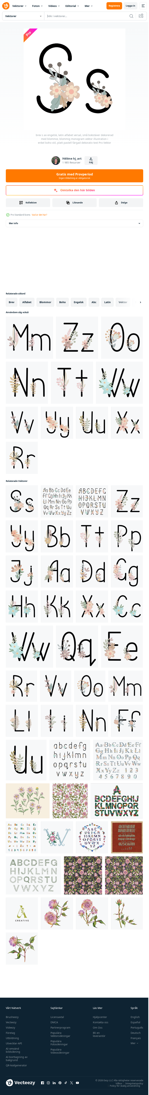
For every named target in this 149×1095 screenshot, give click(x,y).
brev (11, 302)
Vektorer (17, 6)
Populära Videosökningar (59, 1051)
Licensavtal (56, 1017)
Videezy (10, 1027)
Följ (91, 162)
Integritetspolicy (131, 1083)
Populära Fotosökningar (58, 1042)
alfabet (26, 302)
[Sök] (131, 16)
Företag (10, 1033)
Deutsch (133, 1033)
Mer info (13, 223)
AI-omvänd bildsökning (13, 1050)
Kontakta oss (99, 1022)
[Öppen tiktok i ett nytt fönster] (65, 1082)
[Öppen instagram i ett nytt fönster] (48, 1082)
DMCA (53, 1022)
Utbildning (12, 1038)
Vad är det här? (39, 214)
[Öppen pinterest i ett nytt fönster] (60, 1082)
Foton (36, 6)
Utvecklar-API (14, 1043)
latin (107, 302)
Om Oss (96, 1027)
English (132, 1017)
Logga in (130, 5)
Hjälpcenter (98, 1017)
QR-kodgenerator (16, 1065)
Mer (87, 6)
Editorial (70, 6)
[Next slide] (134, 302)
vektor (123, 302)
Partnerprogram (59, 1027)
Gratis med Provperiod (74, 176)
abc (94, 302)
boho (62, 302)
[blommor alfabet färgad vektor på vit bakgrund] (116, 800)
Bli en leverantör (97, 1034)
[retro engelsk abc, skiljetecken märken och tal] (127, 837)
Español (133, 1022)
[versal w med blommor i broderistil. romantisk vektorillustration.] (57, 837)
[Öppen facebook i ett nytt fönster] (42, 1082)
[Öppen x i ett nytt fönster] (71, 1082)
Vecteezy (11, 1022)
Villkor (116, 1083)
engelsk (79, 302)
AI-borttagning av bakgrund (16, 1058)
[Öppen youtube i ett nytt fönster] (77, 1082)
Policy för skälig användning (122, 1085)
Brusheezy (12, 1017)
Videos (52, 6)
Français (133, 1038)
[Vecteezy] (5, 5)
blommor (45, 302)
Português (134, 1027)
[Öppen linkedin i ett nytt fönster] (54, 1082)
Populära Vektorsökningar (59, 1034)
